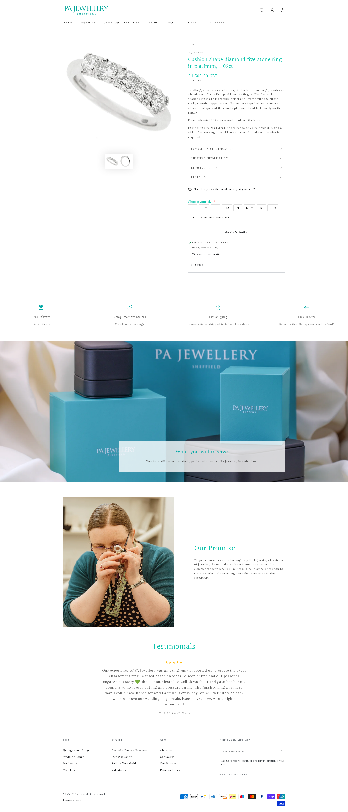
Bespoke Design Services (129, 750)
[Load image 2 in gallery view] (125, 161)
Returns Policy (170, 770)
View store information (207, 254)
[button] (261, 10)
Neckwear (70, 763)
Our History (168, 763)
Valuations (119, 770)
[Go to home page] (86, 10)
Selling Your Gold (124, 763)
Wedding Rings (73, 757)
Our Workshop (122, 757)
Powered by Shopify (73, 800)
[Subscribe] (282, 751)
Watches (69, 770)
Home (191, 44)
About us (166, 750)
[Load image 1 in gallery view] (112, 161)
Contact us (167, 757)
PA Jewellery (195, 53)
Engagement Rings (76, 750)
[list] (174, 316)
